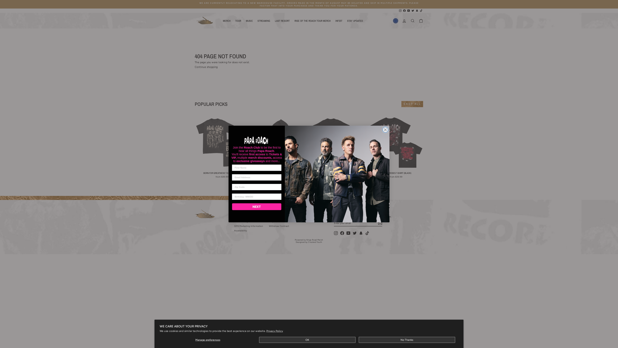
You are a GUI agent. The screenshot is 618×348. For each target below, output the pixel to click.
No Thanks (407, 339)
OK (307, 339)
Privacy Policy (274, 331)
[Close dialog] (385, 130)
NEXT (257, 206)
